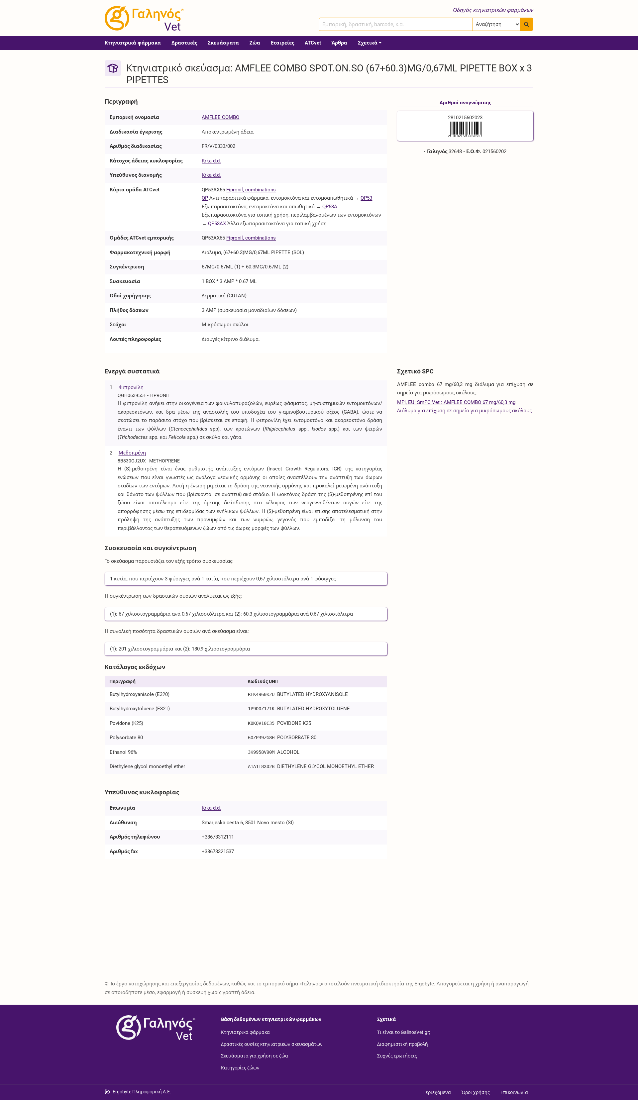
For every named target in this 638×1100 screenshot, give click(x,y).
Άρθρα (339, 43)
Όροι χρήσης (476, 1092)
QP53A (329, 207)
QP (205, 198)
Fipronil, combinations (251, 190)
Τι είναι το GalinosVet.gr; (403, 1032)
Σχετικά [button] (367, 43)
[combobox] (396, 24)
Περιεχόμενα (436, 1092)
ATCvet (313, 43)
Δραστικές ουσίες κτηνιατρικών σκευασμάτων (272, 1044)
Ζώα (255, 43)
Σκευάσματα (223, 43)
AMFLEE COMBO (220, 117)
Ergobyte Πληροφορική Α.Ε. (142, 1091)
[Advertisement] (465, 209)
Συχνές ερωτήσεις (397, 1055)
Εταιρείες (282, 43)
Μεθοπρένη (132, 453)
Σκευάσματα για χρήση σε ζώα (254, 1055)
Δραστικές (184, 43)
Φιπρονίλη (131, 387)
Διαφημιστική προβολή (402, 1044)
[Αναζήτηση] (526, 24)
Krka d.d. (211, 161)
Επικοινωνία (514, 1092)
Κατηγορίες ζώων (240, 1067)
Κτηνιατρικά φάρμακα (133, 43)
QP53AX (217, 224)
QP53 (366, 198)
